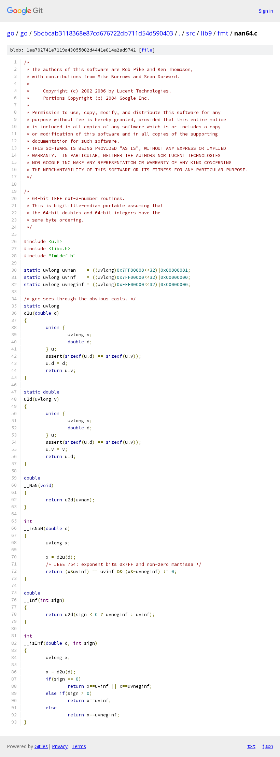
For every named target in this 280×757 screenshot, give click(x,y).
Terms (79, 746)
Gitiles (41, 746)
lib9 (206, 33)
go (10, 33)
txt (251, 746)
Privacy (60, 746)
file (146, 50)
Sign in (266, 11)
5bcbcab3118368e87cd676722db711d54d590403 (103, 33)
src (190, 33)
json (267, 746)
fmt (223, 33)
